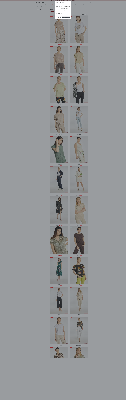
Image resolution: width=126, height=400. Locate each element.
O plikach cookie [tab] (63, 2)
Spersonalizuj (59, 17)
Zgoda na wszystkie (66, 17)
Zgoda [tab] (57, 2)
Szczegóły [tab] (60, 2)
